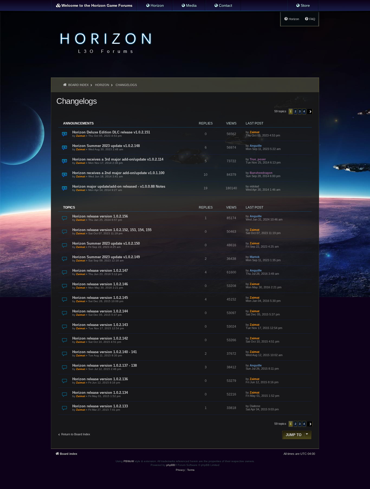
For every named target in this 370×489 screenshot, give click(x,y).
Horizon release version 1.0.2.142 (100, 338)
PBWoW (129, 461)
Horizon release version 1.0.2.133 (100, 406)
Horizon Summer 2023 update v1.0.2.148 (106, 146)
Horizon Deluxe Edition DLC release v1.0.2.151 (111, 132)
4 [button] (304, 111)
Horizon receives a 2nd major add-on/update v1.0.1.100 (118, 173)
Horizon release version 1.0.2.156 (100, 216)
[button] (310, 111)
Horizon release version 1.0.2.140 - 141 (104, 352)
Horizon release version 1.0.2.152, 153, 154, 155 (111, 230)
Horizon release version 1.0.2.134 (100, 393)
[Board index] (104, 42)
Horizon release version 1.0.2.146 (100, 284)
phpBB (170, 465)
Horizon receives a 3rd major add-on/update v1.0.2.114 (117, 159)
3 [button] (300, 111)
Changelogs (76, 101)
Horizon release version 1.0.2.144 (100, 311)
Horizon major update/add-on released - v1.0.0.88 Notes (118, 186)
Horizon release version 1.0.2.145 (100, 298)
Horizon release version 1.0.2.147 (100, 271)
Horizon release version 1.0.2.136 (100, 379)
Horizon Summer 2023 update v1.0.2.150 (106, 243)
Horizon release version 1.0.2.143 (100, 325)
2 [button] (295, 111)
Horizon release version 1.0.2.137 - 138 (104, 365)
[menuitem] (155, 5)
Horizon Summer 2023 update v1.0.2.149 (106, 257)
